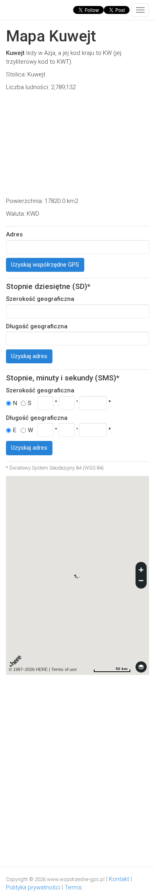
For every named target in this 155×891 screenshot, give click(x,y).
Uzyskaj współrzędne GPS (45, 264)
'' (109, 402)
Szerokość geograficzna (40, 298)
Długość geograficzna (37, 326)
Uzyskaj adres (29, 356)
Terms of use (64, 669)
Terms (73, 887)
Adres (14, 234)
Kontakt (119, 879)
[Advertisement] (77, 144)
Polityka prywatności (33, 887)
